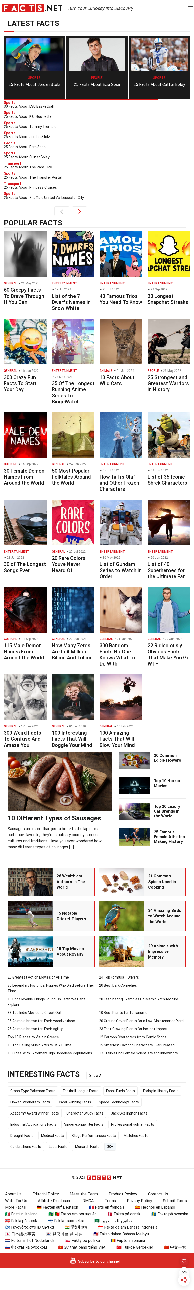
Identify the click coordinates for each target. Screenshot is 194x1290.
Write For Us (16, 1200)
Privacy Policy (139, 1200)
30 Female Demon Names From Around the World (24, 477)
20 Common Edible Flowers (167, 758)
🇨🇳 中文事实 (175, 1247)
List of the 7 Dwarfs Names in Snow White (71, 302)
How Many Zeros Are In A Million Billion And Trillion (72, 651)
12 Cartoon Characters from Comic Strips (133, 1037)
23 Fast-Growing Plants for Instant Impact (133, 1029)
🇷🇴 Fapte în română (128, 1240)
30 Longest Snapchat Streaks (168, 299)
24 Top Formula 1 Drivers (119, 977)
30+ (110, 1147)
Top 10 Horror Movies (167, 783)
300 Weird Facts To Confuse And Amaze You (22, 739)
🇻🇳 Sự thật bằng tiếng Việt (82, 1247)
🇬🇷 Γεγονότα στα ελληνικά (29, 1227)
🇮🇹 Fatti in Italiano (21, 1213)
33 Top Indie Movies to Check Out (34, 1013)
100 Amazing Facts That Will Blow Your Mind (117, 739)
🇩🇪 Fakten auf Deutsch (57, 1207)
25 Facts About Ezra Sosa (34, 84)
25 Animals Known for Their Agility (35, 1029)
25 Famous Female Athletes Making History (169, 837)
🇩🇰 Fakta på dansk (124, 1213)
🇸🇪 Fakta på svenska (169, 1213)
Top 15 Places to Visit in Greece (33, 1037)
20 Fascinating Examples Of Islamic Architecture (138, 999)
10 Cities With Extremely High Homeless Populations (50, 1053)
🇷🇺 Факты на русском (26, 1247)
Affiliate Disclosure (54, 1200)
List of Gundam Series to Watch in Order (121, 570)
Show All (96, 1075)
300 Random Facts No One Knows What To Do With (117, 654)
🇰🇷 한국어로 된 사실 (64, 1234)
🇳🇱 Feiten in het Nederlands (30, 1240)
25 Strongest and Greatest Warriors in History (168, 383)
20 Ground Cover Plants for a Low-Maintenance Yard (141, 1021)
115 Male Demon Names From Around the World (24, 651)
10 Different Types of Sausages (54, 818)
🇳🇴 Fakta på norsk (21, 1220)
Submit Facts (175, 1200)
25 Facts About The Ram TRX (159, 84)
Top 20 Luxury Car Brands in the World (167, 811)
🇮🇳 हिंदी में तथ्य (76, 1227)
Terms (110, 1200)
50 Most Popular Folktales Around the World (71, 477)
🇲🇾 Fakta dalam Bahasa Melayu (121, 1234)
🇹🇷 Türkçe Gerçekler (134, 1247)
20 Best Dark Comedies (118, 985)
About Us (13, 1193)
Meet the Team (84, 1193)
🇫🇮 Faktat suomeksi (66, 1220)
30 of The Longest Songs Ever (25, 567)
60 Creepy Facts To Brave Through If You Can (24, 296)
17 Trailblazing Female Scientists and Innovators (138, 1053)
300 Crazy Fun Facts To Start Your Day (20, 383)
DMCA (88, 1200)
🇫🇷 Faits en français (106, 1207)
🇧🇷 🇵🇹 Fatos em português (72, 1213)
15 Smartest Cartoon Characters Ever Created (137, 1045)
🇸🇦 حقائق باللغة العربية (113, 1220)
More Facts (15, 1207)
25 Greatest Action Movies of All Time (38, 977)
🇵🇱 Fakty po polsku (82, 1240)
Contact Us (158, 1193)
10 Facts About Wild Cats (117, 380)
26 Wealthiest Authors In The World (71, 882)
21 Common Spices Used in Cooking (162, 882)
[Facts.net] (32, 8)
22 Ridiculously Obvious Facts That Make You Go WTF (169, 654)
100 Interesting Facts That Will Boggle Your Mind (72, 739)
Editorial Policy (45, 1193)
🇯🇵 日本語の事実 (20, 1234)
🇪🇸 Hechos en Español (155, 1207)
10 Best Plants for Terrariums (123, 1013)
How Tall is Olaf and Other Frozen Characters (119, 483)
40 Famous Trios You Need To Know (121, 299)
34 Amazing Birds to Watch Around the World (164, 916)
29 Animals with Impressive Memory (163, 952)
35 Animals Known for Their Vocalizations (41, 1021)
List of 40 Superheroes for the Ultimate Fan (167, 570)
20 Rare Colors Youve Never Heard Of (68, 564)
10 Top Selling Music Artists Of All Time (39, 1045)
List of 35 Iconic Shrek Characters (167, 480)
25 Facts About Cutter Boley (97, 84)
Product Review (123, 1193)
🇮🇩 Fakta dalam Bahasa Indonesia (127, 1227)
